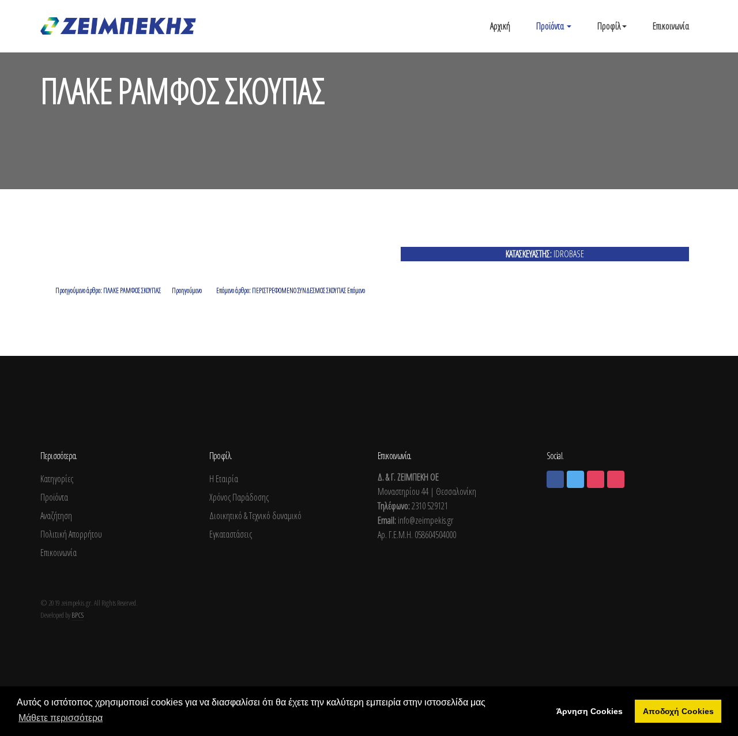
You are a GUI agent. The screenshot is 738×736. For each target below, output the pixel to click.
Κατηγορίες (56, 478)
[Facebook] (555, 479)
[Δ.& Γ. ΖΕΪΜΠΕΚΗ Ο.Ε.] (118, 26)
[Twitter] (575, 479)
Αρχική (500, 26)
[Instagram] (595, 479)
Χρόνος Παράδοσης (239, 497)
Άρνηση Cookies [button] (589, 711)
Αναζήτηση (56, 515)
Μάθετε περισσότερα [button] (60, 718)
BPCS (77, 615)
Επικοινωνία (671, 26)
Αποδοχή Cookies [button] (678, 711)
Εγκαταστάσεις (230, 534)
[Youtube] (615, 479)
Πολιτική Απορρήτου (71, 534)
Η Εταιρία (223, 478)
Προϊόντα (551, 26)
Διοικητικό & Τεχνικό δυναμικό (255, 515)
